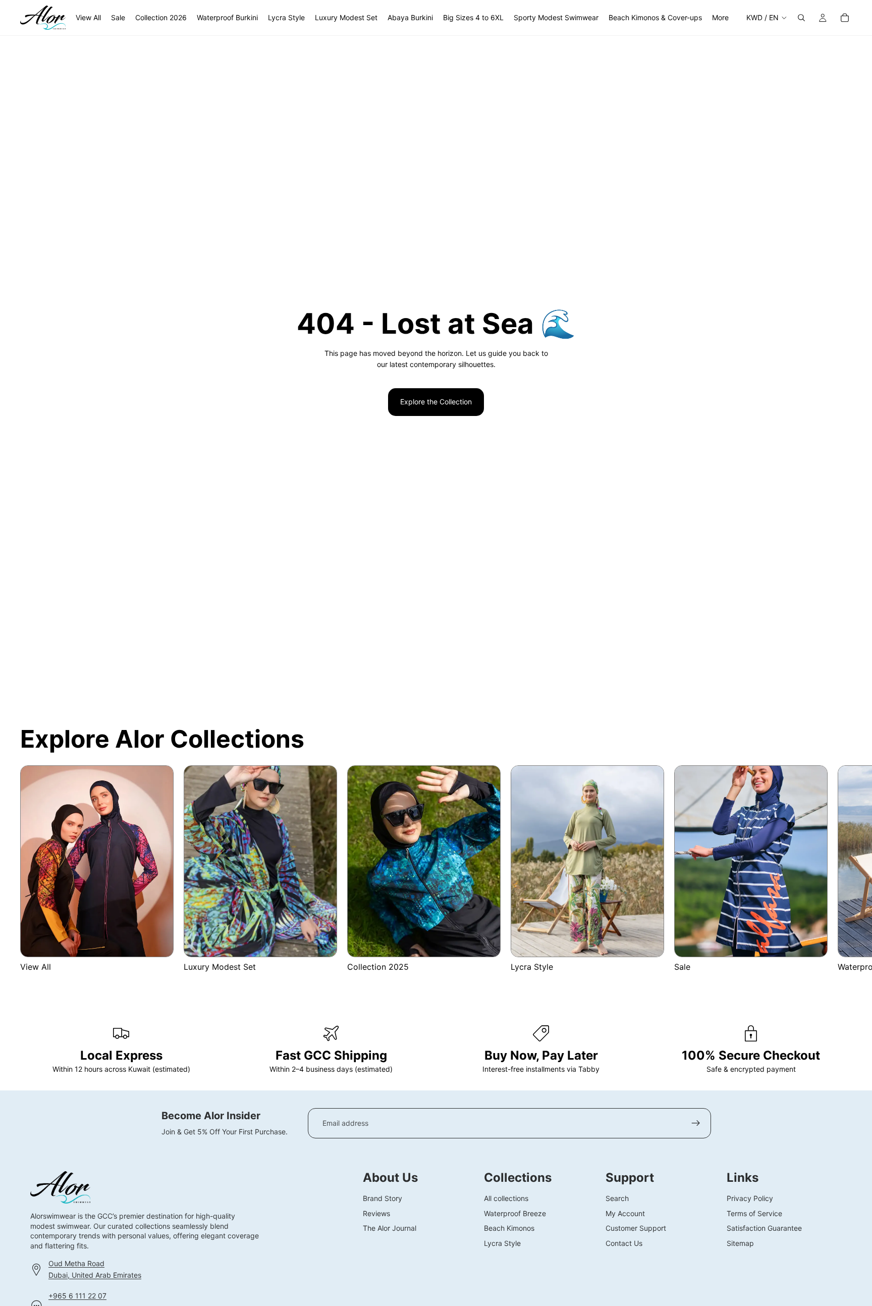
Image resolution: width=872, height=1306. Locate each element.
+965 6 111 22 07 (77, 1295)
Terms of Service (754, 1213)
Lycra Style (502, 1242)
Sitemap (740, 1242)
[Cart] (845, 18)
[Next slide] (840, 869)
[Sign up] (695, 1123)
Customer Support (636, 1228)
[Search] (801, 18)
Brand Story (382, 1198)
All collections (506, 1198)
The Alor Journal (389, 1228)
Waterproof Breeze (515, 1213)
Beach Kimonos (509, 1228)
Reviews (376, 1213)
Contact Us (624, 1242)
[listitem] (720, 18)
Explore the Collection (436, 401)
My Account (625, 1213)
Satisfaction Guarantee (764, 1228)
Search (617, 1198)
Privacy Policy (750, 1198)
